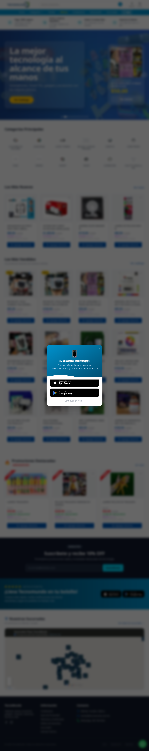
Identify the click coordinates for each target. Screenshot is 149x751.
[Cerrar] (99, 348)
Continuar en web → (74, 400)
